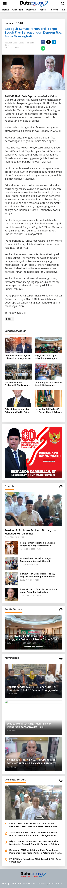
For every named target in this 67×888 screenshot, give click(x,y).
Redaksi (42, 883)
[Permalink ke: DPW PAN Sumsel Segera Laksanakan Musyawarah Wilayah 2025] (18, 344)
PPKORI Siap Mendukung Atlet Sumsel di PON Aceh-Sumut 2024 (35, 860)
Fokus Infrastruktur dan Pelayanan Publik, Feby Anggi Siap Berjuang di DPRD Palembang (17, 410)
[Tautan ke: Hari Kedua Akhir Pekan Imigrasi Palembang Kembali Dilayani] (11, 563)
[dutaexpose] (34, 3)
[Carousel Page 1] (26, 646)
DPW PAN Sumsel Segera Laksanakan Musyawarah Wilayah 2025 (18, 357)
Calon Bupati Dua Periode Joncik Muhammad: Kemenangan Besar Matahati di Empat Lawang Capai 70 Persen (48, 383)
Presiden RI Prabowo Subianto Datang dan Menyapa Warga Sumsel (30, 532)
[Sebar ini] (43, 42)
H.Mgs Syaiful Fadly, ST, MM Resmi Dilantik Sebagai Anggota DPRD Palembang (48, 410)
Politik (7, 47)
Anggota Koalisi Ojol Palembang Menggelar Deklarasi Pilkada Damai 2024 (47, 357)
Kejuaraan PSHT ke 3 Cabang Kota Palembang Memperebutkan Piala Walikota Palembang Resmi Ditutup (35, 851)
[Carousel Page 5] (41, 646)
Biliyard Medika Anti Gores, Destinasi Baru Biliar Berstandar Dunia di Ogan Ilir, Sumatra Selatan (34, 842)
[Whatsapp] (43, 48)
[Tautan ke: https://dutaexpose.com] (61, 487)
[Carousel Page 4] (37, 646)
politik (9, 318)
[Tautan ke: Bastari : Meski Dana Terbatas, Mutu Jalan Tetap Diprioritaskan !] (11, 594)
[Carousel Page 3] (33, 646)
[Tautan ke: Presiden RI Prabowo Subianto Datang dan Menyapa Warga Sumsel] (33, 509)
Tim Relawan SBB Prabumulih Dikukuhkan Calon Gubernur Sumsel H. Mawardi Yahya (18, 383)
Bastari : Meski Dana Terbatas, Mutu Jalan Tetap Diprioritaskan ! (38, 590)
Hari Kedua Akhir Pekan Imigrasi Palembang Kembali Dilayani (36, 559)
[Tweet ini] (48, 42)
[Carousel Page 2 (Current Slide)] (29, 646)
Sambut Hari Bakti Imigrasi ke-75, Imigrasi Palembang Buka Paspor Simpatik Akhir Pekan (37, 575)
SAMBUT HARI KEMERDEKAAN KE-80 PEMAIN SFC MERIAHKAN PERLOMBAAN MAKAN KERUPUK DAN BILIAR (33, 825)
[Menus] (4, 3)
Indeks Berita (55, 883)
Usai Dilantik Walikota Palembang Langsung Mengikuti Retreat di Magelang (37, 544)
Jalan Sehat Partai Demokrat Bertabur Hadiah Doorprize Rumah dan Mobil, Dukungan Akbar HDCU (33, 834)
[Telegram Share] (54, 42)
